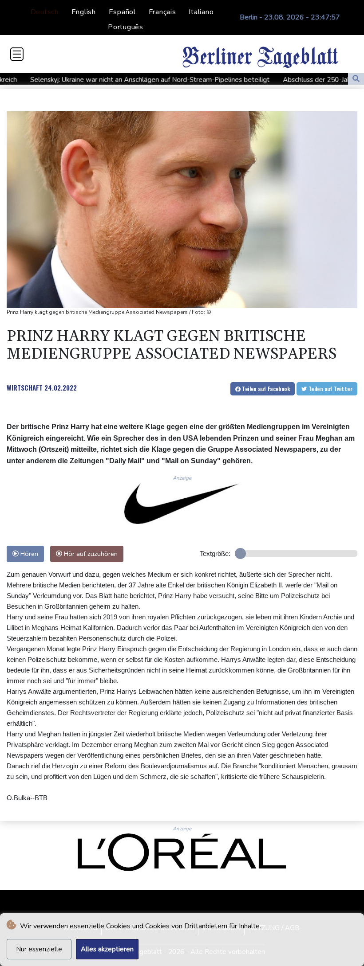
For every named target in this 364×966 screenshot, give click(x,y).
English (83, 12)
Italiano (201, 12)
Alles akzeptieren (107, 949)
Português (125, 27)
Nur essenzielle (39, 949)
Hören (28, 553)
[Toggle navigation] (16, 54)
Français (162, 12)
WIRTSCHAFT (25, 387)
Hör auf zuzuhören (90, 553)
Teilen (265, 388)
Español (122, 12)
